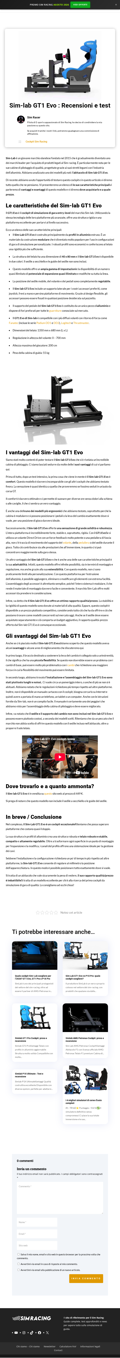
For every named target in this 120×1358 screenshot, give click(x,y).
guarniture (55, 310)
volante (67, 542)
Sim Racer (33, 117)
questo (48, 793)
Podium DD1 (43, 323)
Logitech (66, 323)
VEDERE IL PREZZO (60, 899)
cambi (71, 665)
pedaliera (84, 542)
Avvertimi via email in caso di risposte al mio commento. (49, 1264)
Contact (58, 1350)
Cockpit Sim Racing (36, 141)
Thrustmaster (81, 323)
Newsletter (49, 1346)
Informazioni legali (90, 1346)
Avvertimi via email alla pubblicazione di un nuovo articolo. (50, 1270)
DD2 (56, 323)
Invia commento (86, 1278)
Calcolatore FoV (68, 1346)
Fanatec (13, 323)
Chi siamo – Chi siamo (28, 1346)
